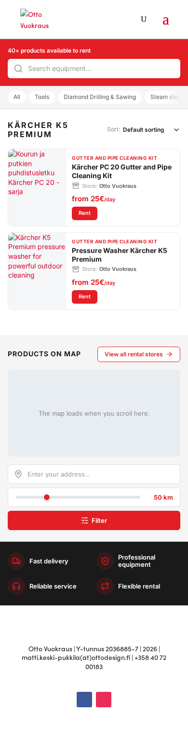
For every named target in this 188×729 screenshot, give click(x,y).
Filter (99, 520)
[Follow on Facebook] (84, 699)
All (16, 96)
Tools (42, 96)
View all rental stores (134, 354)
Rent (88, 212)
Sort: (113, 129)
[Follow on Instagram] (103, 699)
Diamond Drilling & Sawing (100, 96)
